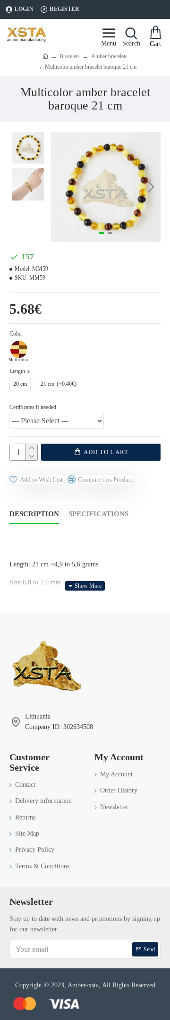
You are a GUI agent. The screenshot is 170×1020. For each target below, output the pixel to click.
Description (34, 514)
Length (17, 371)
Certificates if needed (32, 407)
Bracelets (70, 56)
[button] (60, 186)
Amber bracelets (109, 56)
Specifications (98, 514)
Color (15, 333)
